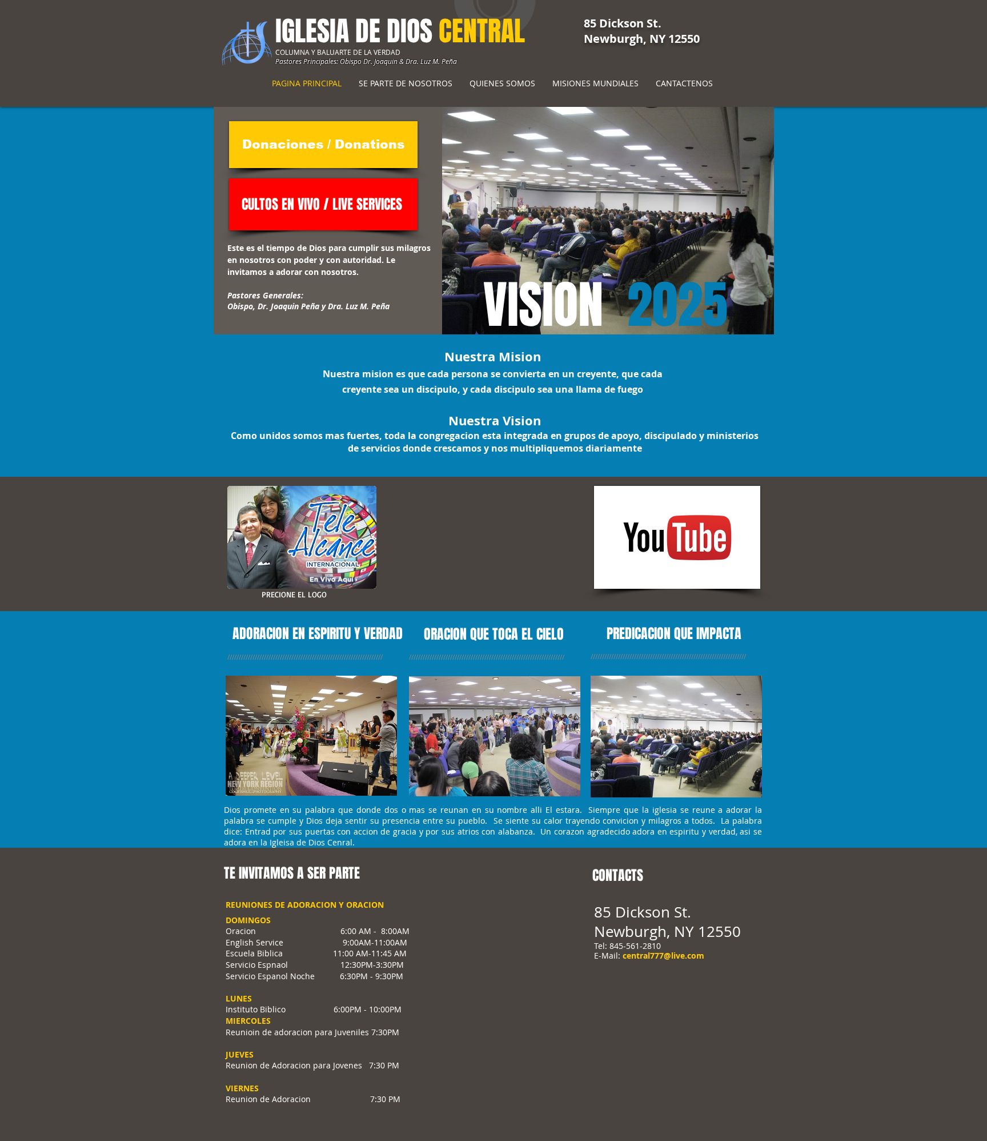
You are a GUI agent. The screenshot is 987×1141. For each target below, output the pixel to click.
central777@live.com (663, 955)
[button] (604, 220)
